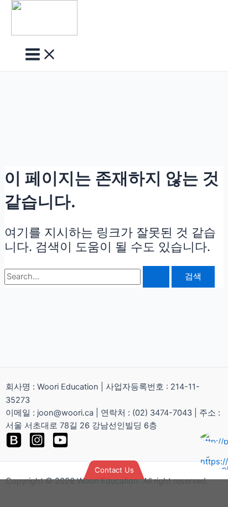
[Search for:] (88, 276)
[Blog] (14, 445)
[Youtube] (60, 445)
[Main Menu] (41, 55)
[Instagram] (37, 445)
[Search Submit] (156, 277)
